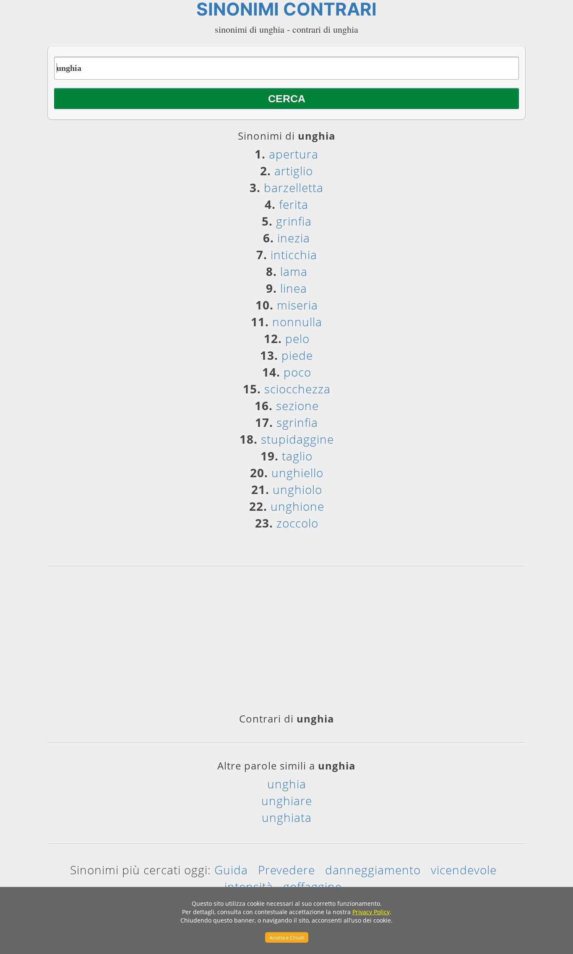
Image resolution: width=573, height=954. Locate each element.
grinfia (294, 221)
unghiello (297, 473)
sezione (297, 405)
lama (293, 271)
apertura (293, 154)
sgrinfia (297, 422)
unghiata (287, 817)
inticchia (294, 255)
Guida (231, 870)
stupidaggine (297, 439)
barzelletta (293, 187)
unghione (297, 506)
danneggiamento (373, 870)
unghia (286, 784)
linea (293, 288)
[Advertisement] (286, 642)
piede (297, 355)
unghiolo (297, 489)
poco (297, 372)
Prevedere (286, 870)
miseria (297, 305)
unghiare (286, 800)
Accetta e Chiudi (286, 937)
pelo (297, 338)
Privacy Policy (371, 912)
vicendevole (464, 870)
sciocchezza (297, 389)
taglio (297, 456)
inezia (293, 238)
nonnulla (297, 322)
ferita (293, 204)
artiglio (293, 171)
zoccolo (297, 523)
